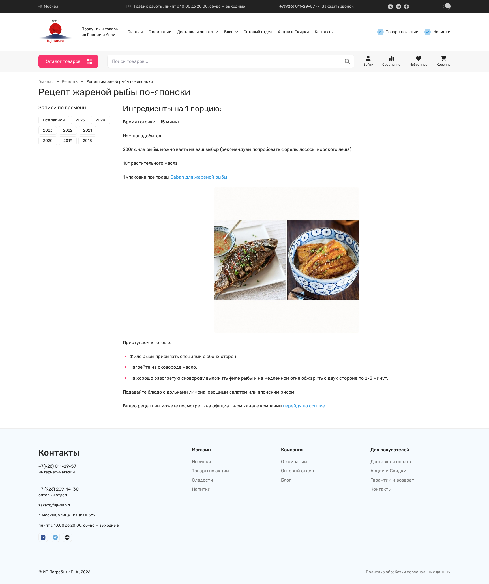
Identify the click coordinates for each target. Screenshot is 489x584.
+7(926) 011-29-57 (297, 6)
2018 (87, 140)
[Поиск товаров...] (347, 61)
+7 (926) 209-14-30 (58, 489)
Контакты (324, 31)
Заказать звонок (338, 6)
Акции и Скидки (293, 31)
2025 (80, 120)
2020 (48, 140)
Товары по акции (402, 31)
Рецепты (70, 81)
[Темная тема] (447, 6)
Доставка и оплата (195, 31)
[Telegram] (398, 6)
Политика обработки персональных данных (408, 572)
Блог (228, 31)
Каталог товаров (62, 61)
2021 (87, 130)
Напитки (201, 489)
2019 (67, 140)
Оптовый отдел (258, 31)
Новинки (442, 31)
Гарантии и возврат (392, 480)
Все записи (54, 120)
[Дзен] (406, 6)
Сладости (202, 480)
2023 (47, 130)
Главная (135, 31)
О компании (160, 31)
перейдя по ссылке (304, 406)
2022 (67, 130)
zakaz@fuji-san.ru (54, 505)
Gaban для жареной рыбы (198, 177)
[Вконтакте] (390, 6)
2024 (100, 120)
